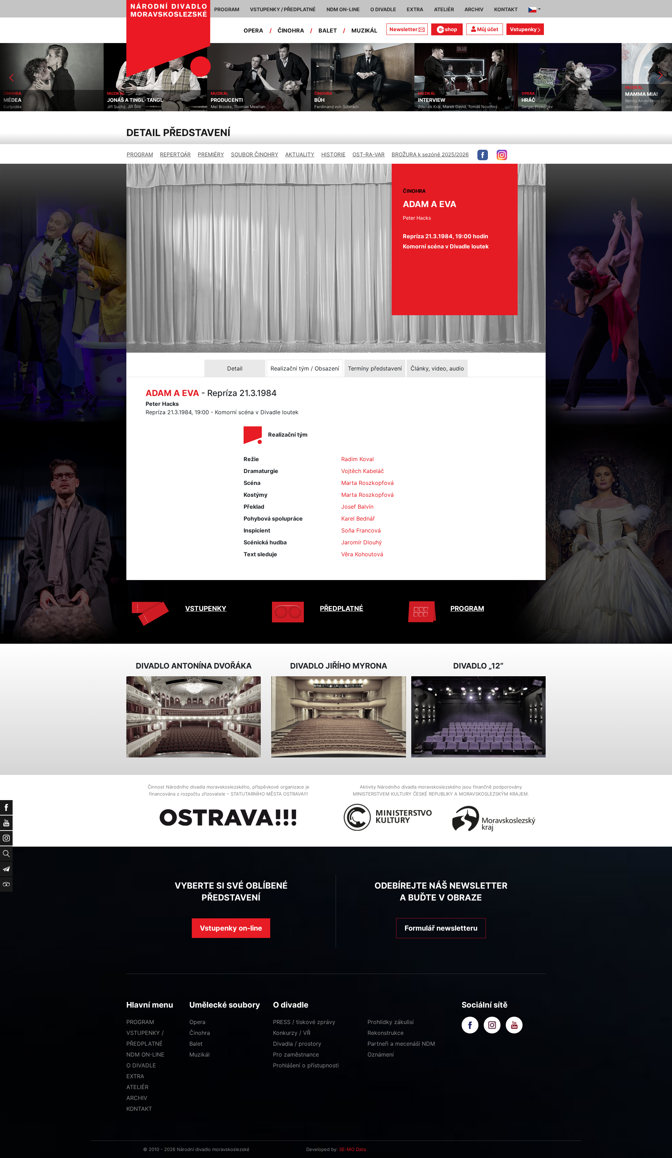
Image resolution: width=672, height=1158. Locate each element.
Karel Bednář (358, 518)
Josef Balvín (357, 506)
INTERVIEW (328, 100)
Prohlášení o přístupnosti (306, 1065)
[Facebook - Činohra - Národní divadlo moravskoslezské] (482, 155)
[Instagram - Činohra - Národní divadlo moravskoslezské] (502, 155)
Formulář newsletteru (441, 928)
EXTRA (135, 1076)
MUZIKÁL (364, 30)
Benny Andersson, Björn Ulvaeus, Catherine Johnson (563, 103)
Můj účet (487, 29)
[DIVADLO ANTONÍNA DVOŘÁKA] (193, 717)
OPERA (253, 30)
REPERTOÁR (175, 154)
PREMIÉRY (211, 154)
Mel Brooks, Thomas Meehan (134, 106)
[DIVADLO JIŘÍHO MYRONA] (338, 717)
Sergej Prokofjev (433, 106)
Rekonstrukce (386, 1032)
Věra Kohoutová (362, 554)
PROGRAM (140, 154)
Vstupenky (524, 29)
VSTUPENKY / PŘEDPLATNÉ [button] (283, 9)
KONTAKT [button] (506, 9)
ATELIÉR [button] (444, 9)
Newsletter (404, 29)
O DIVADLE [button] (383, 9)
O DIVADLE (141, 1065)
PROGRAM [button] (226, 9)
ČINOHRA (291, 30)
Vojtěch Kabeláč (362, 470)
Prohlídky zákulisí (391, 1021)
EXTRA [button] (415, 9)
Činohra (199, 1032)
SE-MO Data (352, 1149)
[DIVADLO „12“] (478, 717)
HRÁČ (425, 100)
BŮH (216, 100)
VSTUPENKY (205, 609)
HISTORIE (333, 154)
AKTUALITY (299, 154)
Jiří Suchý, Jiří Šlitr (21, 106)
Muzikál (199, 1054)
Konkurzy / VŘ (291, 1032)
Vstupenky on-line (231, 928)
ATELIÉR (137, 1086)
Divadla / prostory (297, 1043)
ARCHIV (136, 1097)
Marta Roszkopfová (367, 482)
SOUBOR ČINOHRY (254, 154)
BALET (327, 30)
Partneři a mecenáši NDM (401, 1043)
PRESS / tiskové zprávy (304, 1021)
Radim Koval (357, 459)
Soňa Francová (361, 530)
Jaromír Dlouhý (361, 542)
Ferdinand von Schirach (233, 106)
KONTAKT (139, 1108)
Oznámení (381, 1054)
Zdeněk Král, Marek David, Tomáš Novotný (354, 106)
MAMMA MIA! (538, 94)
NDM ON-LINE (145, 1054)
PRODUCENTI (123, 100)
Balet (196, 1043)
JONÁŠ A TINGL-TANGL (31, 100)
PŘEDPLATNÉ (341, 609)
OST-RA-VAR (368, 154)
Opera (197, 1021)
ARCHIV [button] (473, 9)
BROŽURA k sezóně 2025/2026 (430, 154)
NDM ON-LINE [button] (343, 9)
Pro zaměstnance (296, 1054)
